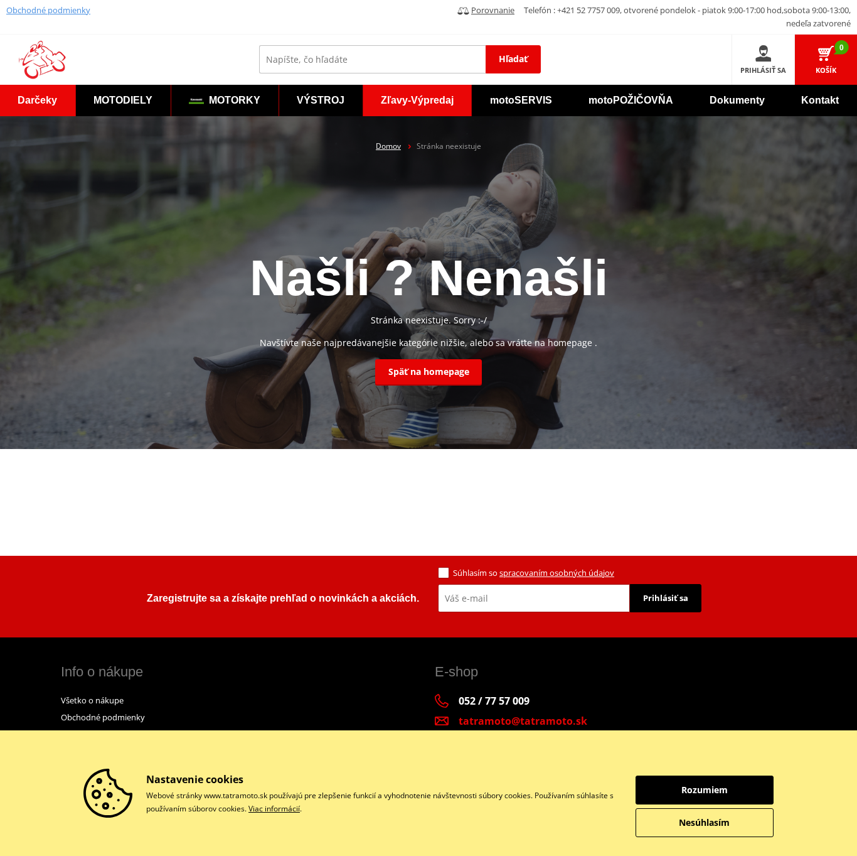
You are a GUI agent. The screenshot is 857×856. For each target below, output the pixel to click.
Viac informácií (274, 808)
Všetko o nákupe (92, 700)
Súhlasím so (533, 572)
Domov (388, 146)
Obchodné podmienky (48, 10)
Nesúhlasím (704, 822)
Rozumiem (704, 790)
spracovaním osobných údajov (556, 572)
